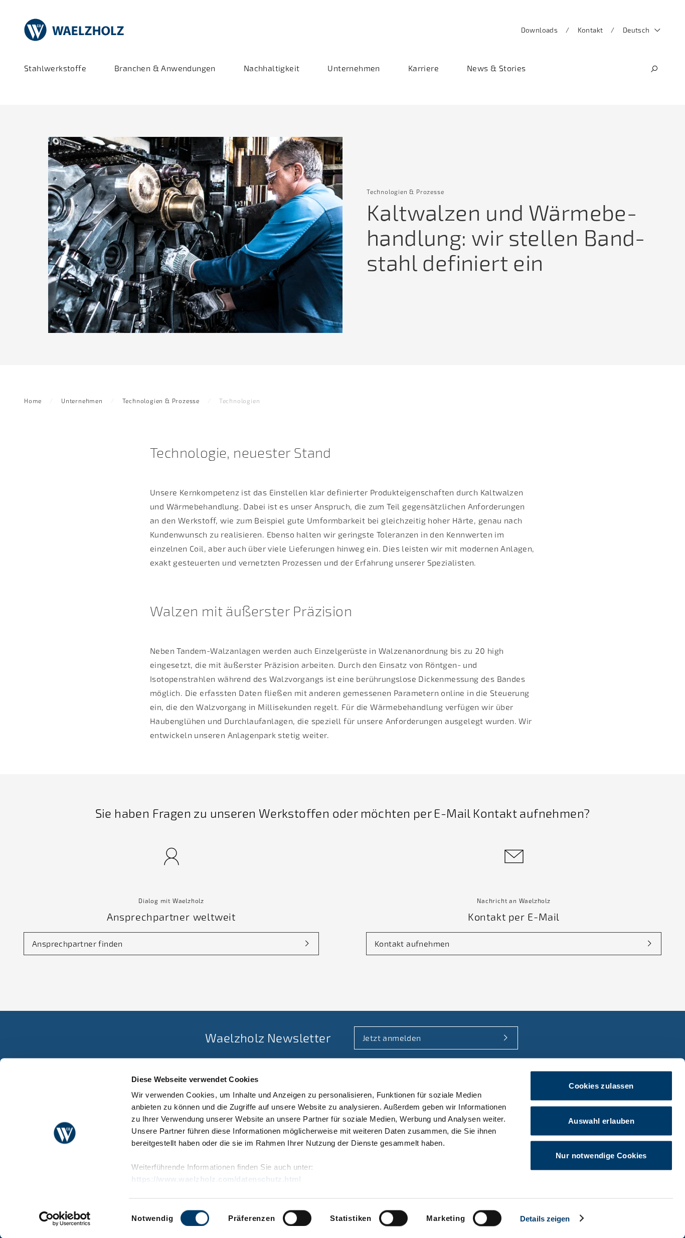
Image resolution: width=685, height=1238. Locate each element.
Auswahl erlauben (601, 1120)
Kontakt (590, 30)
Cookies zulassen (601, 1086)
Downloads (539, 30)
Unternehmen (82, 400)
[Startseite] (74, 30)
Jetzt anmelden (392, 1037)
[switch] (297, 1218)
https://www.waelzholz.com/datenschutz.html (216, 1179)
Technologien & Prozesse (161, 400)
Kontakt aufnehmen (412, 943)
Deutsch (636, 30)
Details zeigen (545, 1218)
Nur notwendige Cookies (601, 1155)
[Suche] (654, 69)
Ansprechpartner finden (77, 943)
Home (33, 400)
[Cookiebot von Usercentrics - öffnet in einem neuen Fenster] (65, 1218)
